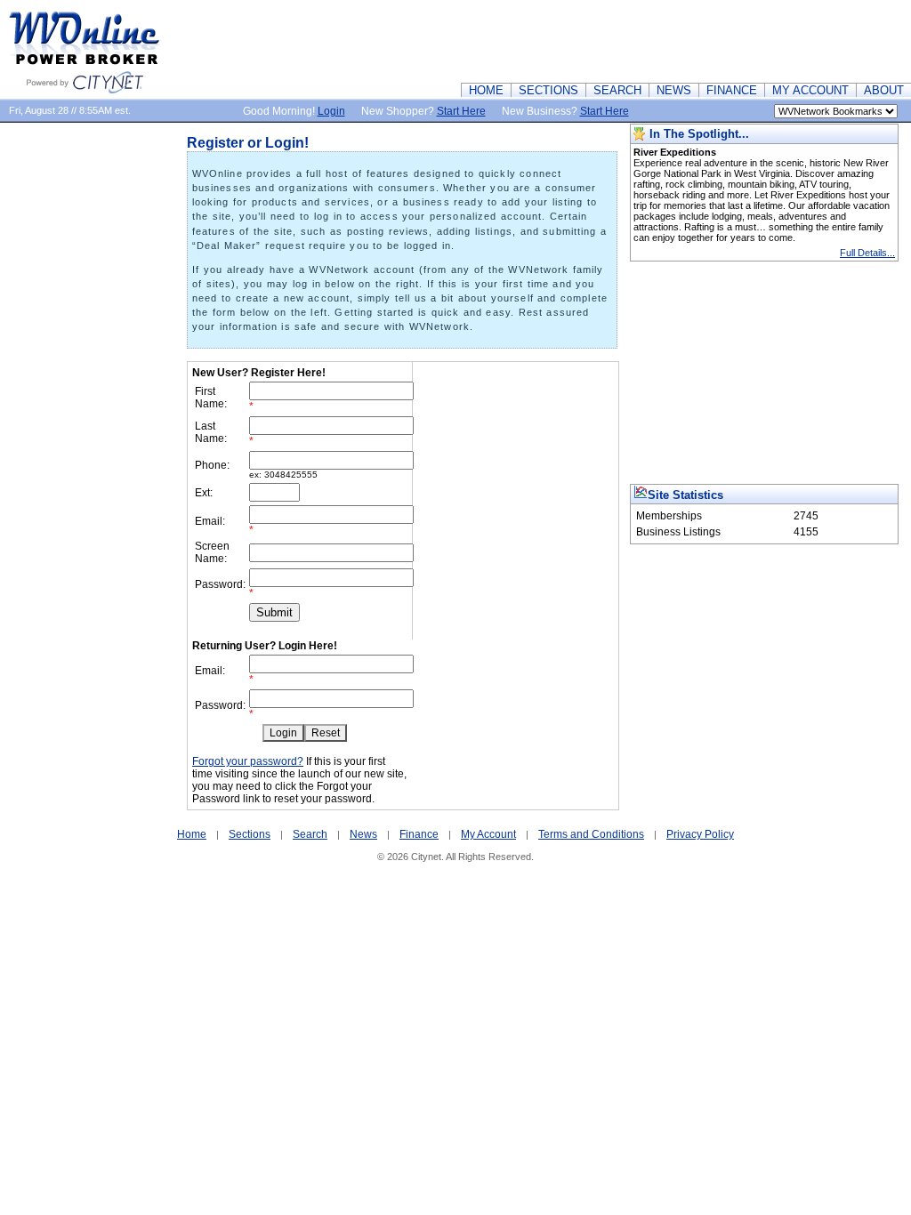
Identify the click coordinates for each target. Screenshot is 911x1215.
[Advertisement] (587, 40)
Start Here (461, 111)
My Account (488, 834)
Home (191, 834)
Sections (249, 834)
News (363, 834)
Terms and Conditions (591, 834)
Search (310, 834)
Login (331, 111)
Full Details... (867, 252)
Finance (419, 834)
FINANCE (731, 90)
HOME (486, 90)
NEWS (674, 90)
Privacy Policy (700, 834)
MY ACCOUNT (810, 90)
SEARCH (617, 90)
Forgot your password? (247, 761)
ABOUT (884, 90)
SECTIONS (548, 90)
